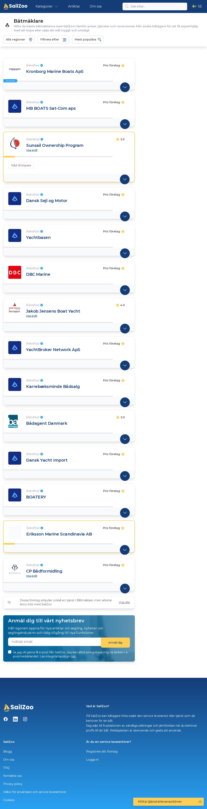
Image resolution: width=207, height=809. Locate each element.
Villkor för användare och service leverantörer (34, 792)
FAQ (6, 768)
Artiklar (74, 6)
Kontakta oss (12, 776)
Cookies (8, 800)
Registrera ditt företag (102, 751)
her (73, 656)
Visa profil (31, 150)
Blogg (7, 751)
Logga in (92, 759)
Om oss (95, 6)
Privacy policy (12, 784)
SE (200, 6)
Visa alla (124, 602)
